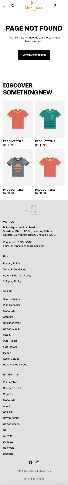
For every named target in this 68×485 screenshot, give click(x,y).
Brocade (8, 453)
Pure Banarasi (11, 305)
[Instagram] (37, 462)
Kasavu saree (11, 358)
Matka (7, 334)
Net (5, 429)
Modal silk (9, 400)
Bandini (7, 352)
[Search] (12, 6)
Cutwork (8, 435)
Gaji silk (8, 412)
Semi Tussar (10, 346)
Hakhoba (8, 447)
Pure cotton (10, 382)
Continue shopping (34, 54)
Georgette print (12, 388)
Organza (8, 316)
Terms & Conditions (14, 269)
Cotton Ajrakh (11, 329)
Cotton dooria (11, 424)
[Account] (55, 6)
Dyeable (8, 441)
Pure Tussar (10, 340)
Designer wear (12, 323)
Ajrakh (7, 406)
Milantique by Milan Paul (38, 471)
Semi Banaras (11, 299)
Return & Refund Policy (17, 275)
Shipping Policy (12, 281)
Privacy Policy (12, 263)
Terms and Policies (34, 478)
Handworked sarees (15, 364)
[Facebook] (30, 462)
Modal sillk (9, 311)
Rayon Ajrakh (11, 418)
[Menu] (4, 5)
